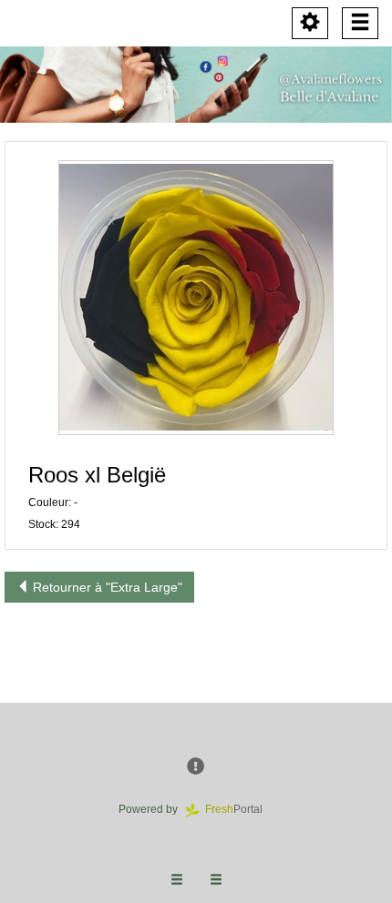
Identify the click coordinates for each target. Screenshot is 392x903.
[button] (196, 297)
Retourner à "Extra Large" (105, 587)
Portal (239, 809)
